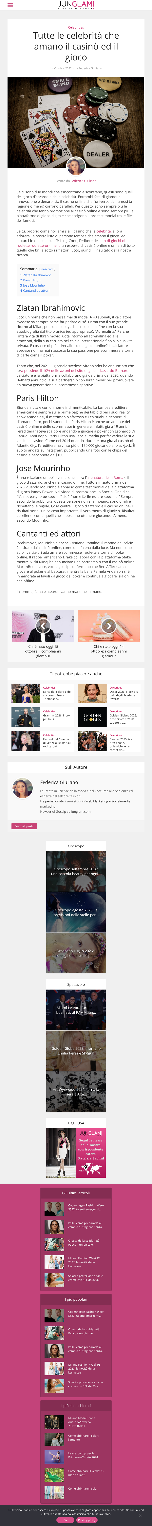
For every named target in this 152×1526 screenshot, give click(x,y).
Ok (65, 1520)
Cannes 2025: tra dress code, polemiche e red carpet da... (121, 744)
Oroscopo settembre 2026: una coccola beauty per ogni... (76, 871)
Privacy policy (87, 1520)
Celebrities (76, 27)
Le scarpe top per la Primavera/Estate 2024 (83, 1455)
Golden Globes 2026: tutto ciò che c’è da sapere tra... (123, 718)
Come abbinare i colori (83, 1488)
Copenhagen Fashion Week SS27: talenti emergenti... (86, 1207)
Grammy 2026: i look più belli (56, 717)
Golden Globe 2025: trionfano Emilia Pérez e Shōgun (76, 1050)
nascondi (47, 269)
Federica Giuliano (90, 68)
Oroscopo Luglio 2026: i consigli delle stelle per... (76, 953)
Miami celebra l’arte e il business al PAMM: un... (76, 1010)
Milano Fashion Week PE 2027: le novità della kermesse (84, 1262)
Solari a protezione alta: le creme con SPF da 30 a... (85, 1278)
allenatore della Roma (105, 477)
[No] (140, 1515)
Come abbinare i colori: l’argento (83, 1437)
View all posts (24, 826)
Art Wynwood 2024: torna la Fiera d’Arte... (76, 1091)
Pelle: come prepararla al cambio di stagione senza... (86, 1225)
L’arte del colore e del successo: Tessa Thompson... (57, 695)
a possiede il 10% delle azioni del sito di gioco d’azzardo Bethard (74, 370)
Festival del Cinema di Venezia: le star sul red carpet (57, 742)
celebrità (103, 231)
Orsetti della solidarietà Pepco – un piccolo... (84, 1242)
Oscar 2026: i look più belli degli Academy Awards (124, 695)
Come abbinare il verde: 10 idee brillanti (86, 1473)
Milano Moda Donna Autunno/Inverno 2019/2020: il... (81, 1422)
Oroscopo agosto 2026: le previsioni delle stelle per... (76, 912)
